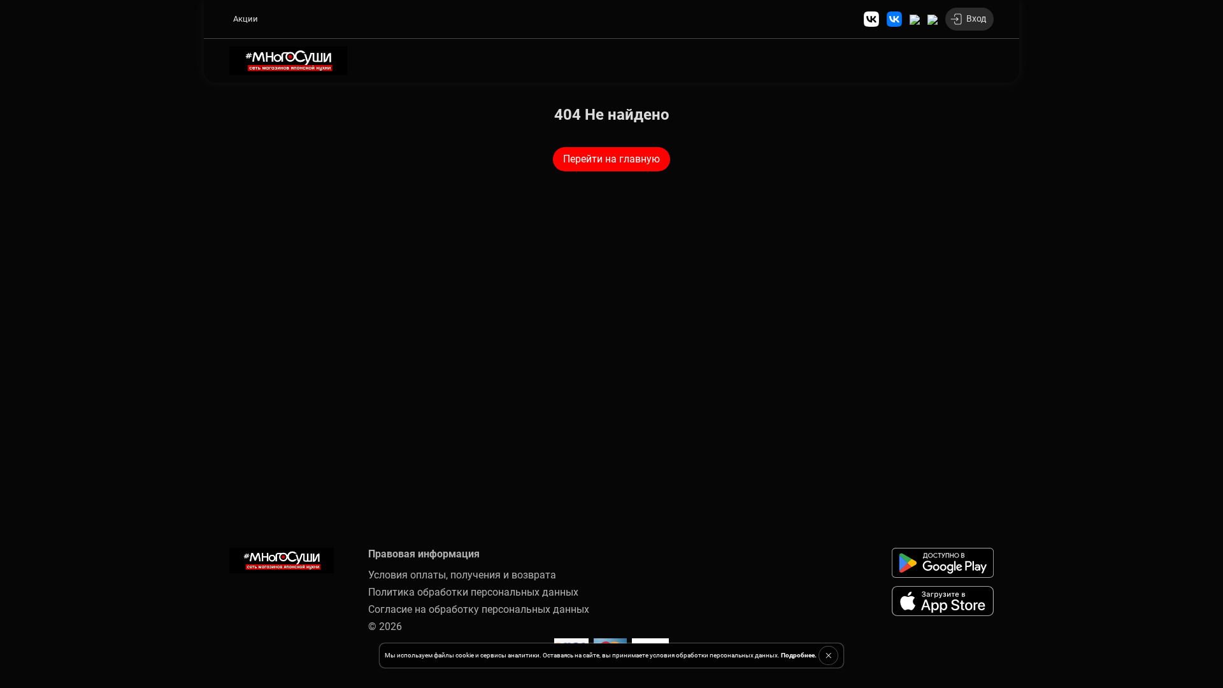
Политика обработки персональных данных (473, 592)
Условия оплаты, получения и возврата (462, 575)
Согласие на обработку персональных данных (478, 609)
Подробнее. (799, 655)
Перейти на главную (611, 159)
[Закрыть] (828, 655)
